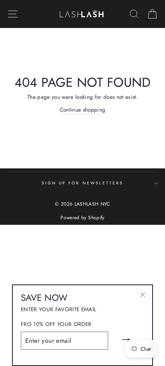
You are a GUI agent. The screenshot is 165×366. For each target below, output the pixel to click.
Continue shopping (83, 110)
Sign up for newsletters (82, 183)
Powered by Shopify (82, 217)
